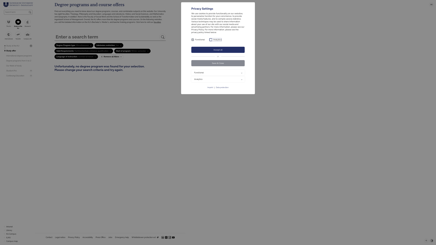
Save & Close (218, 63)
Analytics (217, 39)
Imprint (210, 87)
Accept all (218, 50)
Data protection (222, 87)
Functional (200, 39)
